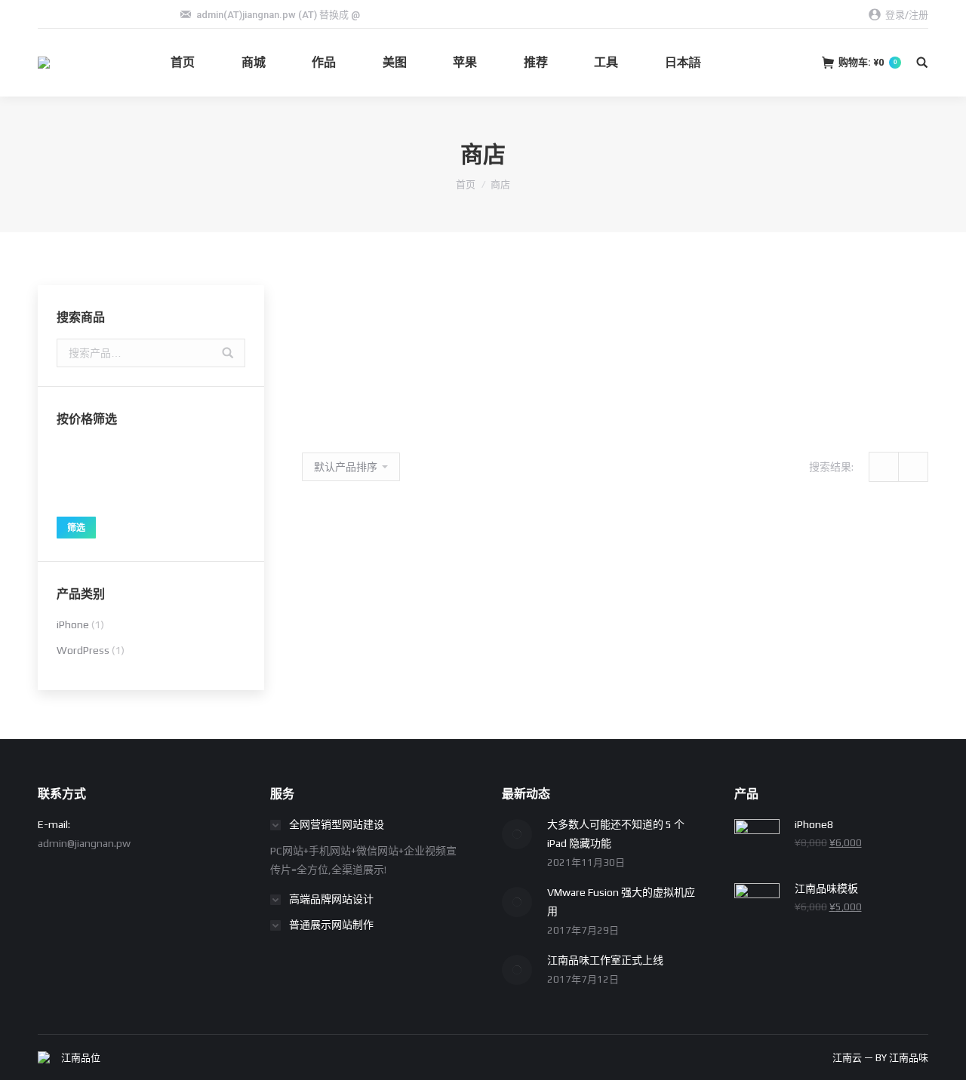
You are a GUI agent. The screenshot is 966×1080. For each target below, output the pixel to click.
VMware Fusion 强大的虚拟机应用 (621, 901)
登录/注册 (906, 14)
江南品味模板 (450, 616)
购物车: (867, 62)
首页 (465, 184)
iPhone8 (338, 383)
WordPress (83, 650)
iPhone (73, 624)
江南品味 (908, 1057)
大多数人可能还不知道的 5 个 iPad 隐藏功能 (616, 833)
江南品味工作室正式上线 (605, 960)
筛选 (76, 528)
